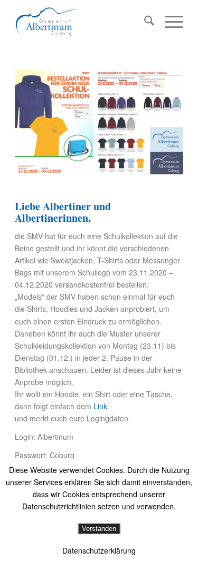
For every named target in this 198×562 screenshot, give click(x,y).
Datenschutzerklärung (99, 550)
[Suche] (144, 22)
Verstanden (99, 529)
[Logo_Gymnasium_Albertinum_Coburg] (82, 22)
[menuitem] (144, 22)
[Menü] (168, 22)
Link (101, 406)
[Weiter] (159, 122)
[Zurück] (38, 122)
